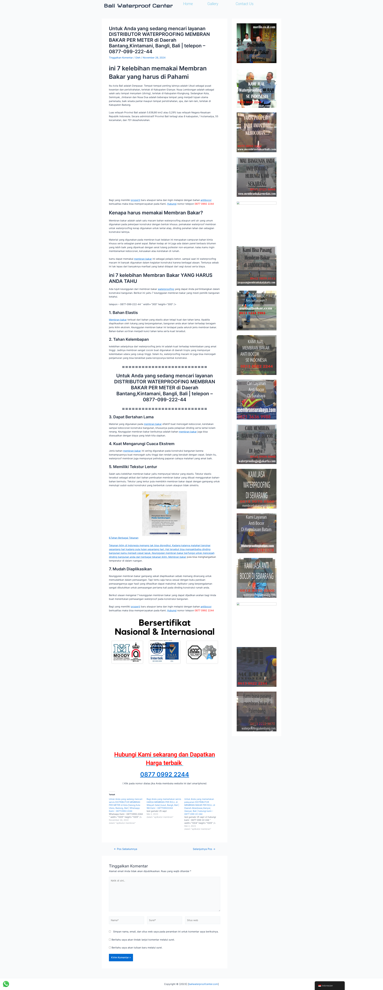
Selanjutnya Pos (204, 849)
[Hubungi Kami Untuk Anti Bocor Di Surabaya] (256, 221)
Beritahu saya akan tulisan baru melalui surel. (137, 947)
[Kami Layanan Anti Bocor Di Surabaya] (256, 400)
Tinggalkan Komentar (121, 57)
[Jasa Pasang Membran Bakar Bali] (256, 132)
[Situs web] (202, 920)
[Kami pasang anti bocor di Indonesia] (256, 667)
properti (135, 200)
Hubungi (172, 203)
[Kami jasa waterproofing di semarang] (256, 489)
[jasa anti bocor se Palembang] (256, 711)
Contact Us (245, 4)
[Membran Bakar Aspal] (256, 88)
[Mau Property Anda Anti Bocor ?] (256, 622)
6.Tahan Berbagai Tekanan (123, 537)
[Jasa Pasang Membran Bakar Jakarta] (256, 266)
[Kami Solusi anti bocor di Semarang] (256, 578)
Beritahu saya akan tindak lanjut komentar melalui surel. (143, 939)
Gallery (212, 4)
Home (188, 4)
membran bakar (143, 258)
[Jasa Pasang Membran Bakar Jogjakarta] (256, 444)
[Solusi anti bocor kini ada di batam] (256, 533)
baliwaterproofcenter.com (203, 984)
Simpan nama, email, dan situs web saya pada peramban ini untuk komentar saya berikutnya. (165, 931)
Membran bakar (118, 319)
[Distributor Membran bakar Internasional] (256, 43)
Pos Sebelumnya (125, 849)
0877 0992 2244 (164, 774)
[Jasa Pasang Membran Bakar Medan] (256, 177)
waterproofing (166, 288)
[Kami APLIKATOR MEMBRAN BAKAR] (256, 355)
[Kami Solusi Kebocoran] (256, 310)
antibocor (206, 200)
